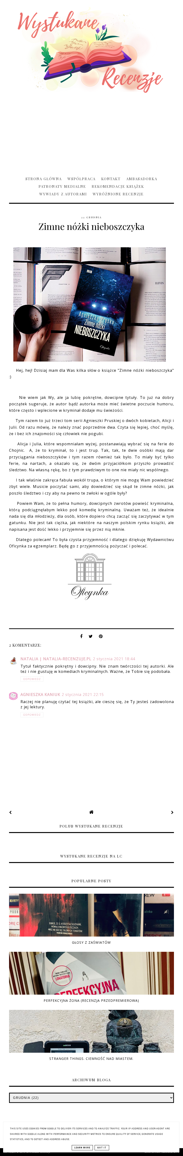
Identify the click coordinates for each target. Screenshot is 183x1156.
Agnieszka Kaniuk (40, 694)
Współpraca (81, 178)
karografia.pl (170, 1152)
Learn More (82, 1147)
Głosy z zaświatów (91, 942)
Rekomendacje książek (118, 186)
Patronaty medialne (62, 186)
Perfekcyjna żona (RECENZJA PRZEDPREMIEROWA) (91, 1000)
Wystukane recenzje (38, 1152)
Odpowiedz (32, 679)
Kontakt (111, 178)
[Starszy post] (172, 812)
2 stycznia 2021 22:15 (83, 694)
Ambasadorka (141, 178)
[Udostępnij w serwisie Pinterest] (101, 637)
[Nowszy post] (10, 812)
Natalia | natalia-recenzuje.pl (56, 658)
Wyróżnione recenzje (118, 194)
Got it (102, 1147)
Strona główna (43, 178)
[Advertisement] (91, 132)
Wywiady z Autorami (63, 194)
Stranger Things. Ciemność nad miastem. (91, 1058)
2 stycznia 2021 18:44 (114, 658)
